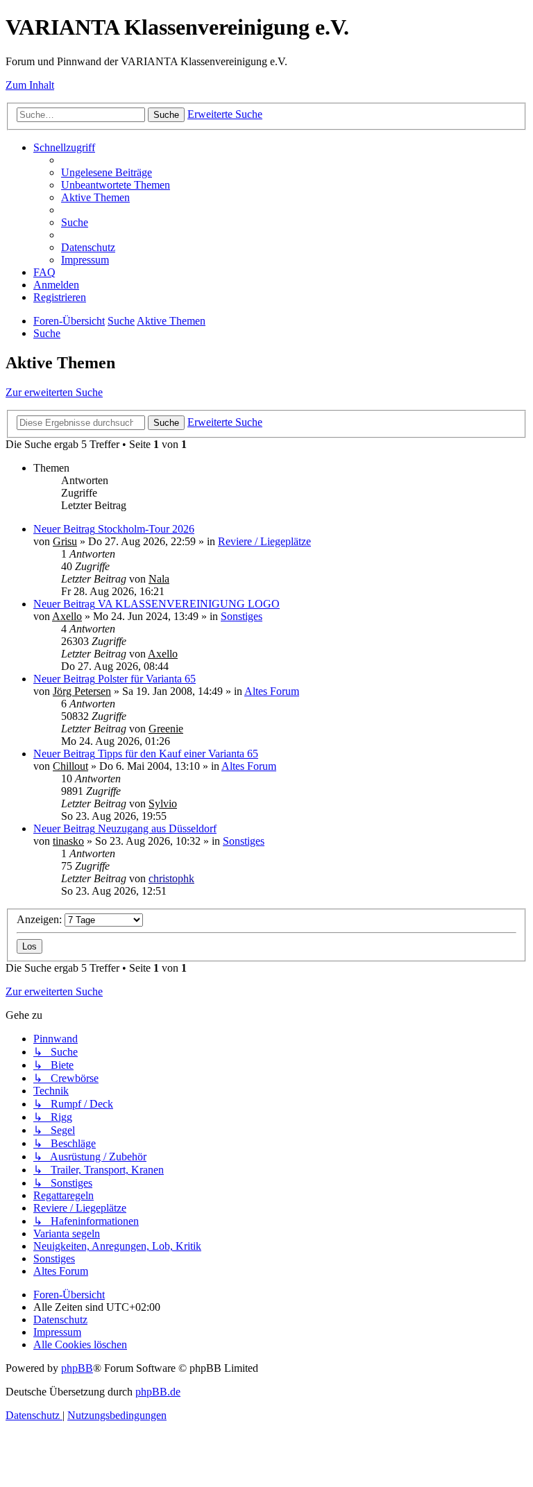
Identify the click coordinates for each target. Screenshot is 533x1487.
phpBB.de (157, 1392)
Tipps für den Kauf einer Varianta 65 (178, 753)
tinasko (68, 841)
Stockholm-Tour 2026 (146, 529)
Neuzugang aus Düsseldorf (157, 828)
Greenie (166, 728)
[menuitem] (106, 172)
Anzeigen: (41, 919)
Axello (67, 616)
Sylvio (163, 803)
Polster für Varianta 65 (147, 679)
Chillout (70, 766)
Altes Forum (271, 691)
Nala (159, 579)
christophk (171, 878)
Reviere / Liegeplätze (264, 541)
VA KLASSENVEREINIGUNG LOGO (189, 604)
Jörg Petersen (82, 691)
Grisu (65, 541)
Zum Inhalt (30, 85)
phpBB (77, 1368)
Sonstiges (241, 616)
